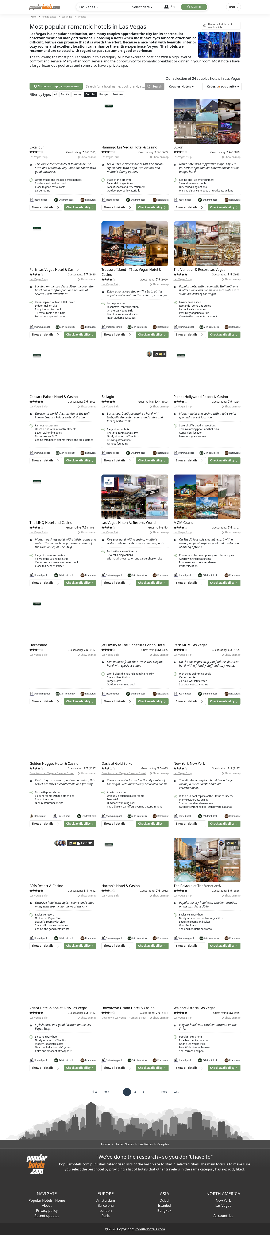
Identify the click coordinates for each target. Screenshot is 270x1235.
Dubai (164, 1200)
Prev (106, 1091)
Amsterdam (105, 1200)
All (55, 94)
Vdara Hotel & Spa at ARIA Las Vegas (59, 1008)
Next (164, 1091)
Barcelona (106, 1205)
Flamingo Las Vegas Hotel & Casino (129, 147)
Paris (106, 1215)
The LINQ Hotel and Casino (51, 522)
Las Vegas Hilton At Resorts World (128, 522)
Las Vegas (67, 16)
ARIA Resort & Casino (46, 885)
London (106, 1210)
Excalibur (37, 147)
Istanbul (164, 1205)
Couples (90, 94)
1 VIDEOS (87, 843)
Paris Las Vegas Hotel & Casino (54, 269)
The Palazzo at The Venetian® (197, 885)
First (94, 1091)
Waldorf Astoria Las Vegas (194, 1008)
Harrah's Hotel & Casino (120, 885)
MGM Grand (183, 522)
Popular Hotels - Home (47, 1200)
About (47, 1205)
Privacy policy (47, 1210)
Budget (104, 94)
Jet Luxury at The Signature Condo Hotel (133, 645)
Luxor (178, 147)
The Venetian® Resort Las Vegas (199, 269)
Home (33, 16)
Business (117, 94)
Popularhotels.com (150, 1229)
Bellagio (107, 396)
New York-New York (189, 763)
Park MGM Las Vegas (190, 645)
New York (223, 1200)
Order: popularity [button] (221, 86)
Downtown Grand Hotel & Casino (128, 1008)
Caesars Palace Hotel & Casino (54, 396)
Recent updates (46, 1215)
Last (176, 1091)
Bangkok (164, 1210)
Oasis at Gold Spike (116, 763)
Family (65, 94)
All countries (223, 1215)
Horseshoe (38, 645)
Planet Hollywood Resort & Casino (201, 396)
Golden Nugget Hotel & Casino (54, 763)
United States (49, 16)
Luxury (77, 94)
